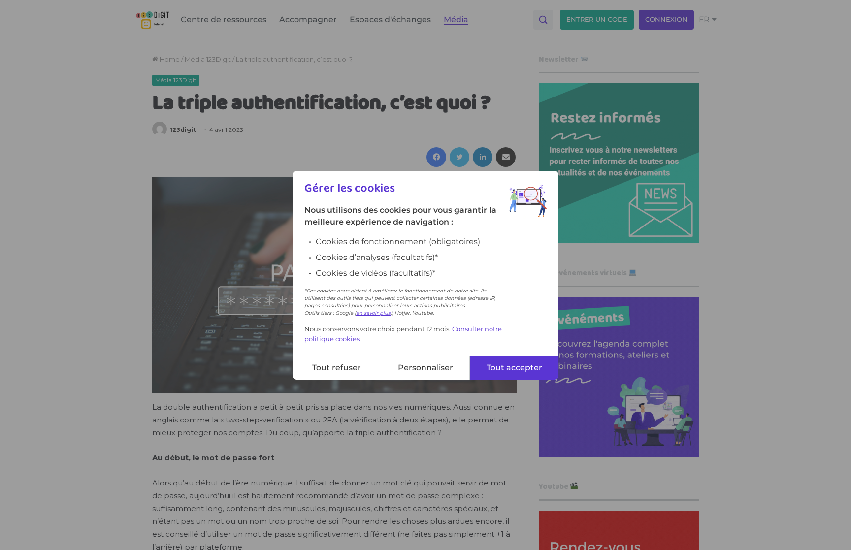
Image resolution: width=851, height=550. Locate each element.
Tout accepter (514, 367)
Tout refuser (336, 367)
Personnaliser (425, 367)
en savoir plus (373, 313)
